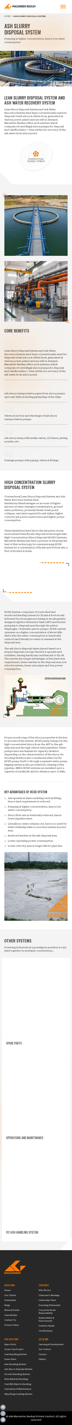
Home (7, 1290)
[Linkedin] (3, 1419)
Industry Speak (46, 1326)
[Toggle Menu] (63, 6)
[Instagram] (3, 1413)
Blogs (7, 1305)
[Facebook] (3, 1407)
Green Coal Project (13, 1349)
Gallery (42, 1359)
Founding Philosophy (49, 1305)
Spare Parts (10, 1344)
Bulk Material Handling (16, 1379)
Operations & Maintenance (17, 1389)
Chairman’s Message (49, 1295)
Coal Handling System (15, 1354)
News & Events (11, 1310)
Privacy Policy (11, 1325)
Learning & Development (51, 1344)
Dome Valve (10, 1359)
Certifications (45, 1331)
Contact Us (10, 1320)
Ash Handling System (15, 1364)
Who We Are (45, 1290)
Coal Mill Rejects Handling (17, 1384)
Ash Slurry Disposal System (18, 1369)
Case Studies (10, 1315)
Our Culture (45, 1349)
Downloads (10, 1300)
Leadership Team (47, 1300)
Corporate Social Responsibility (47, 1311)
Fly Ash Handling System (17, 1374)
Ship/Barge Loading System (18, 1394)
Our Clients (10, 1295)
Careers (42, 1354)
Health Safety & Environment (46, 1319)
